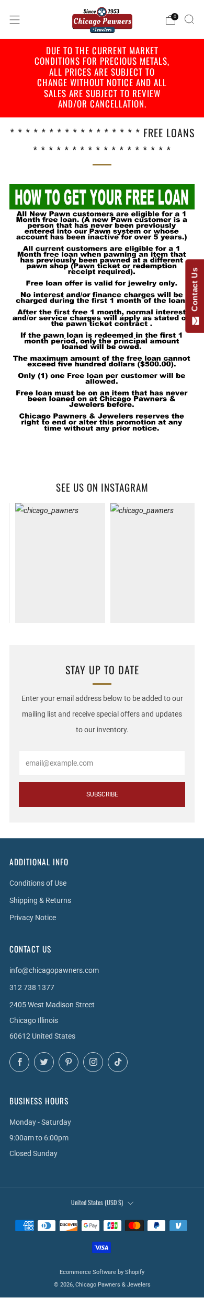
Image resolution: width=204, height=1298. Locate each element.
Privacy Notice (32, 917)
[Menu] (14, 20)
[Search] (189, 19)
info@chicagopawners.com (54, 970)
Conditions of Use (37, 883)
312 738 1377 (31, 987)
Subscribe (102, 794)
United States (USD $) (97, 1202)
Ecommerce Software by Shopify (102, 1272)
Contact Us (194, 291)
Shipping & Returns (40, 900)
